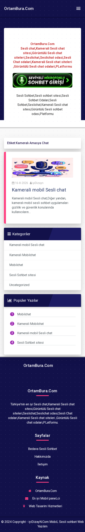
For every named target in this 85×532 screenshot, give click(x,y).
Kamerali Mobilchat (22, 255)
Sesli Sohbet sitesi (22, 275)
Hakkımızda (42, 456)
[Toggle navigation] (78, 8)
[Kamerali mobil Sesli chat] (42, 167)
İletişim (43, 464)
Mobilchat (16, 265)
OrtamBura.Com (18, 8)
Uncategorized (19, 285)
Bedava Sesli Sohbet (42, 449)
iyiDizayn (37, 183)
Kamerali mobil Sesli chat (26, 245)
